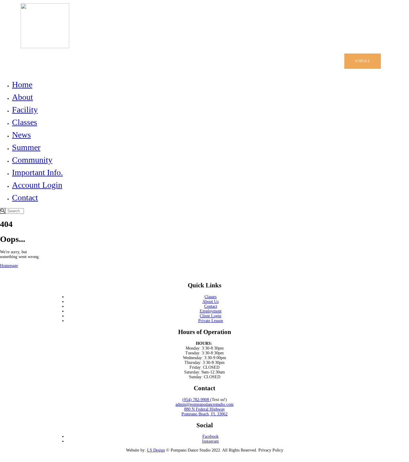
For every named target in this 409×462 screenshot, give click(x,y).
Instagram (210, 441)
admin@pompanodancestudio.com (204, 404)
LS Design (156, 450)
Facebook (210, 436)
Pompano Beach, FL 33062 (204, 414)
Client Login (210, 316)
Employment (211, 311)
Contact (210, 306)
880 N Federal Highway (204, 409)
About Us (210, 301)
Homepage (9, 265)
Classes (210, 297)
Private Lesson (210, 320)
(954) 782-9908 (196, 399)
